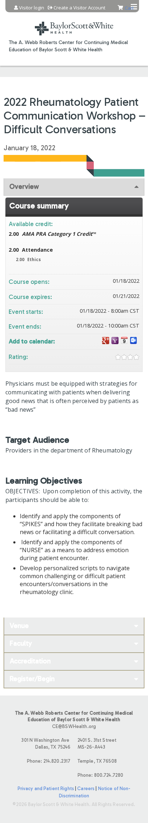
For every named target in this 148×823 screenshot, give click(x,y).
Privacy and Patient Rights (46, 788)
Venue (19, 625)
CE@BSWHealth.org (74, 726)
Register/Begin (32, 679)
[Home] (74, 24)
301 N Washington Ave (45, 743)
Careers (85, 788)
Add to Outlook (133, 341)
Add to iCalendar (124, 340)
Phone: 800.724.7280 (100, 775)
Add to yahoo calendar (115, 341)
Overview (24, 186)
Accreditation (30, 661)
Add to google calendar (105, 341)
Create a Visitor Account (79, 7)
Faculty (21, 643)
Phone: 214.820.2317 (48, 761)
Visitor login (31, 7)
